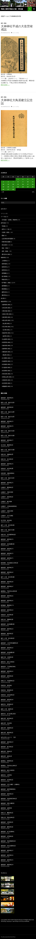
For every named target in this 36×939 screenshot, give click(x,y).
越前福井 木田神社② (7, 822)
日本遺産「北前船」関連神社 (10, 219)
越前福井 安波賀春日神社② (9, 798)
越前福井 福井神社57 (7, 850)
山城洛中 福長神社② (7, 497)
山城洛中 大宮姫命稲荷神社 (9, 506)
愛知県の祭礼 (6, 355)
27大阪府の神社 (6, 367)
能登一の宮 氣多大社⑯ (7, 530)
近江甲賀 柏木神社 (6, 520)
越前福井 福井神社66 (7, 596)
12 (3, 184)
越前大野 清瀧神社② (7, 728)
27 (8, 189)
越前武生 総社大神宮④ (7, 662)
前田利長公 (5, 270)
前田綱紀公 (5, 273)
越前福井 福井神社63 (7, 629)
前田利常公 (5, 267)
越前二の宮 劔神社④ (7, 709)
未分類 (3, 298)
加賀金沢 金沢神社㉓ (7, 614)
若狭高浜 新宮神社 (6, 685)
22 (18, 187)
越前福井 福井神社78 (7, 426)
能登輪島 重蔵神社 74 (7, 605)
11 (32, 181)
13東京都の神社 (6, 311)
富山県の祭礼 (6, 323)
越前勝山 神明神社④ (7, 761)
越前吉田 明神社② (6, 751)
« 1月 (2, 192)
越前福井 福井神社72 (7, 553)
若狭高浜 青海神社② (7, 690)
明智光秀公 (5, 279)
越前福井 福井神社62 (7, 647)
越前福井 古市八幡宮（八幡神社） (10, 784)
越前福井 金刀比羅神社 (7, 831)
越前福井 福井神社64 (7, 610)
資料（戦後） (4, 23)
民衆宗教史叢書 (6, 241)
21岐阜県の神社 (6, 345)
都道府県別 (4, 301)
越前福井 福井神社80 (7, 407)
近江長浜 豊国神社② (7, 445)
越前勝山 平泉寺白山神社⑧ (9, 591)
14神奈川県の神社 (7, 314)
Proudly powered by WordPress (8, 937)
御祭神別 (3, 257)
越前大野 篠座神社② (7, 732)
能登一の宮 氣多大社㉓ (7, 402)
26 (3, 189)
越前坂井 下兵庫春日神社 (8, 666)
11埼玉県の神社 (6, 307)
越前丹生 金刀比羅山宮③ (8, 713)
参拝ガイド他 (5, 229)
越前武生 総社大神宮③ (7, 770)
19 (3, 187)
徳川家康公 (5, 276)
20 (8, 187)
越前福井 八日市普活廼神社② (9, 643)
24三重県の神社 (6, 358)
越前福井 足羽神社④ (7, 836)
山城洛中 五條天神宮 (7, 492)
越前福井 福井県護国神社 (8, 789)
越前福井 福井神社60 (7, 699)
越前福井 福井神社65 (7, 600)
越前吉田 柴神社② (6, 756)
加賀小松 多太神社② (7, 459)
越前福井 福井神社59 (7, 742)
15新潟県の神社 (6, 317)
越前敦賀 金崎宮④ (6, 808)
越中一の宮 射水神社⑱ (7, 577)
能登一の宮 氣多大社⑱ (7, 449)
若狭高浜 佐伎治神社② (7, 695)
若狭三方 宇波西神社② (7, 680)
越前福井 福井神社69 (7, 572)
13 (8, 184)
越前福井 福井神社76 (7, 464)
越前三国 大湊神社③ (7, 657)
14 (13, 184)
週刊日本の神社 (6, 254)
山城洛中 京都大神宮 (7, 511)
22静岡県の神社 (6, 348)
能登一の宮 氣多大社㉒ (7, 412)
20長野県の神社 (6, 342)
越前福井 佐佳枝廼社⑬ (7, 624)
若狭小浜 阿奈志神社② (7, 817)
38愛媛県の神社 (6, 386)
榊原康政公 (5, 289)
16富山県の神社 (6, 320)
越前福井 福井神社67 (7, 586)
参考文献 (3, 223)
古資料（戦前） (6, 232)
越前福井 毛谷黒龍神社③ (8, 841)
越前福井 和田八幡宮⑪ (7, 803)
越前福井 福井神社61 (7, 671)
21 (13, 187)
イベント (3, 213)
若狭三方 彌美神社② (7, 812)
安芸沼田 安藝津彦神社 (7, 473)
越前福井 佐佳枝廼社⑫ (7, 652)
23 (23, 187)
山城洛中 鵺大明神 (6, 501)
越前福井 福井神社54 (7, 864)
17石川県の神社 (6, 326)
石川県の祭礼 (6, 329)
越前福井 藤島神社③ (7, 827)
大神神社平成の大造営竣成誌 (17, 27)
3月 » (33, 192)
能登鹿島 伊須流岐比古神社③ (9, 563)
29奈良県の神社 (6, 373)
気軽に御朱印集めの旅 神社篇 (12, 9)
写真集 (3, 226)
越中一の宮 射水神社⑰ (7, 638)
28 (13, 189)
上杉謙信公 (5, 260)
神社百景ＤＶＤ (6, 245)
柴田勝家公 (5, 285)
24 (27, 187)
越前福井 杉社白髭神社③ (8, 845)
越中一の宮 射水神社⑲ (7, 525)
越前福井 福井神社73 (7, 548)
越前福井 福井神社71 (7, 558)
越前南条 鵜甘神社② (7, 633)
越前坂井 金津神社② (7, 779)
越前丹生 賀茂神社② (7, 704)
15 (18, 184)
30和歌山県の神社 (7, 377)
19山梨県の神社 (6, 339)
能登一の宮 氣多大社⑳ (7, 431)
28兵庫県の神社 (6, 370)
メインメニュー (34, 9)
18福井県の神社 (6, 333)
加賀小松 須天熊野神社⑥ (8, 534)
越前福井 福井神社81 (7, 398)
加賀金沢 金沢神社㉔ (7, 468)
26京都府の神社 (6, 364)
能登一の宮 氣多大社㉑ (7, 416)
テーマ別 (3, 216)
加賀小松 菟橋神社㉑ (7, 454)
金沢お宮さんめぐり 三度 (8, 737)
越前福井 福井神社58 (7, 794)
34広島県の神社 (6, 383)
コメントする (15, 32)
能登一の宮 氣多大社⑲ (7, 435)
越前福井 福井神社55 (7, 860)
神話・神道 (5, 248)
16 (23, 184)
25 (32, 187)
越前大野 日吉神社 (6, 723)
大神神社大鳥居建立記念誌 (17, 101)
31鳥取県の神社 (6, 380)
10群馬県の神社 (6, 304)
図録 (3, 235)
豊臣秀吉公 (5, 295)
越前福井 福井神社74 (7, 539)
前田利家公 (5, 263)
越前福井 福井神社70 (7, 567)
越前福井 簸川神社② (7, 746)
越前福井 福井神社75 (7, 482)
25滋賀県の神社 (6, 361)
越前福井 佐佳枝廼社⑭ (7, 544)
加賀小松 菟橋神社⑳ (7, 619)
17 (27, 184)
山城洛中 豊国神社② (7, 487)
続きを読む (5, 85)
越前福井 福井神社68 (7, 581)
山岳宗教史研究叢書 (7, 238)
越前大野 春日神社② (7, 718)
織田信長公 (5, 292)
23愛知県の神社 (6, 351)
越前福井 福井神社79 (7, 421)
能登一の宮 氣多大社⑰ (7, 478)
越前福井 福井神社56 (7, 855)
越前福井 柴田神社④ (7, 676)
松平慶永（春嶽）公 (7, 282)
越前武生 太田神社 (6, 775)
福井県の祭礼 (6, 336)
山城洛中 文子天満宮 (7, 515)
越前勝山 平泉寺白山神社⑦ (9, 765)
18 (32, 184)
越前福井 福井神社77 (7, 440)
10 (27, 181)
